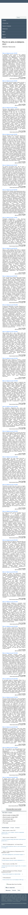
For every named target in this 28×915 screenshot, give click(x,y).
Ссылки (4, 37)
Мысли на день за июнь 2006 (9, 858)
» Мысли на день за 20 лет (8, 821)
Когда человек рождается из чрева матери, (11, 874)
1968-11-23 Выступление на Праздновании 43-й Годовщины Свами (12, 852)
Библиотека (5, 28)
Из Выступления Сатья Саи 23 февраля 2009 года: (12, 879)
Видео (3, 31)
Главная (4, 20)
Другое (4, 34)
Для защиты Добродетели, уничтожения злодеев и (12, 854)
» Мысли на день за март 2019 (9, 817)
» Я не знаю (5, 822)
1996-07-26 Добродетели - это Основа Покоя (13, 844)
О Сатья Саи (5, 23)
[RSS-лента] (8, 13)
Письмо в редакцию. (16, 901)
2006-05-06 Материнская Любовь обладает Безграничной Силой (11, 871)
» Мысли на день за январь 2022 (10, 815)
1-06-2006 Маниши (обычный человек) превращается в (12, 860)
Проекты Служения (6, 26)
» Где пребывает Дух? (7, 819)
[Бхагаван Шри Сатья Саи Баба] (14, 809)
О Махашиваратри (7, 877)
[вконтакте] (15, 13)
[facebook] (12, 13)
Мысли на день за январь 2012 (9, 837)
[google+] (18, 13)
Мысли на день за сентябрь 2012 (10, 863)
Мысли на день (11, 46)
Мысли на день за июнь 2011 (9, 830)
